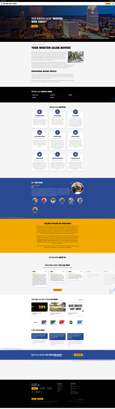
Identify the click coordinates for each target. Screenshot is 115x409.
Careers (59, 387)
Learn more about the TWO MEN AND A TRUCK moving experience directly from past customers (57, 336)
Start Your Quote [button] (78, 354)
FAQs (71, 387)
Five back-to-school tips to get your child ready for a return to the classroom (74, 336)
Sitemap (59, 391)
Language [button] (40, 398)
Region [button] (34, 398)
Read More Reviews (57, 289)
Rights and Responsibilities (74, 393)
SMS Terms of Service (81, 402)
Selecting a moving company (55, 313)
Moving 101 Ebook (73, 388)
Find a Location (34, 44)
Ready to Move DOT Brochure (75, 392)
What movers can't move (72, 313)
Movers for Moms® (73, 386)
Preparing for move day (36, 313)
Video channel (80, 299)
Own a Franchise (60, 386)
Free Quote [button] (108, 3)
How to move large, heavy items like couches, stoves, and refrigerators (39, 335)
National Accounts (60, 388)
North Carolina (39, 44)
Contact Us (34, 388)
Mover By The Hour (73, 391)
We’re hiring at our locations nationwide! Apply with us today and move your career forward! (45, 40)
